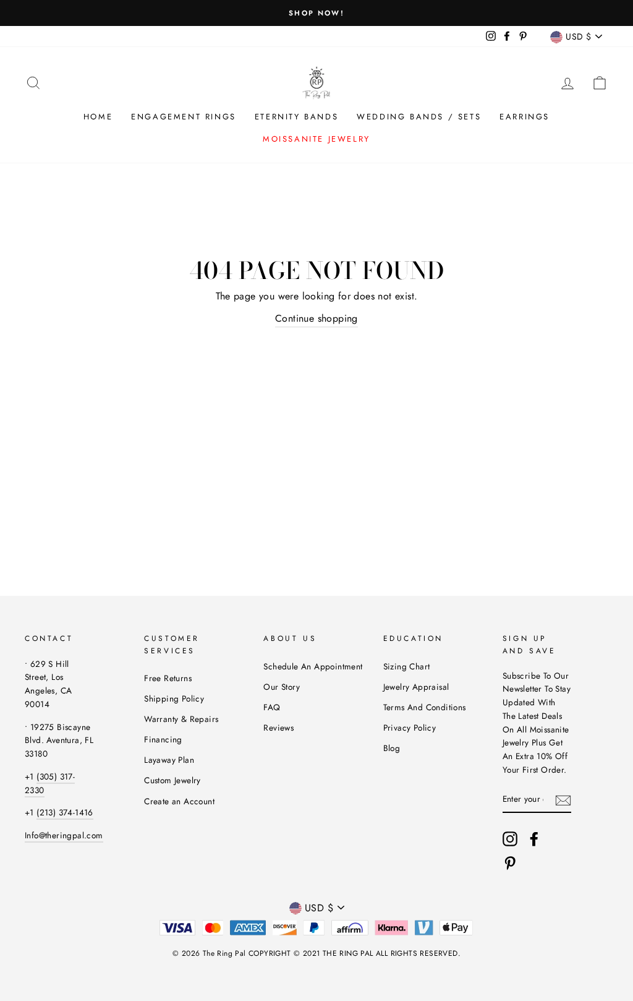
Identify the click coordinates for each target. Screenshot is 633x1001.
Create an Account (179, 801)
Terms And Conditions (424, 707)
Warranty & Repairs (181, 719)
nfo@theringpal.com (65, 835)
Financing (163, 739)
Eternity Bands (296, 116)
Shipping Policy (174, 698)
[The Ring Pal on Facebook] (534, 838)
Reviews (278, 727)
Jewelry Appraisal (416, 687)
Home (98, 116)
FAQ (271, 707)
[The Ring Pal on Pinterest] (510, 863)
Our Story (281, 687)
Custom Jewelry (172, 780)
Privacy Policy (409, 727)
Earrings (524, 116)
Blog (392, 748)
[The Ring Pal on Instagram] (510, 838)
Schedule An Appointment (312, 666)
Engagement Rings (183, 116)
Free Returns (168, 678)
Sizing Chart (406, 666)
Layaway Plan (169, 760)
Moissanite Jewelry (316, 139)
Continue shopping (316, 318)
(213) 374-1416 (64, 812)
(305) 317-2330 (50, 783)
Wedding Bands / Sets (419, 116)
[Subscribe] (563, 799)
